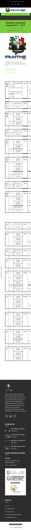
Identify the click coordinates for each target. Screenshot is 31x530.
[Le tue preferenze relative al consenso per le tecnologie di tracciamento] (1, 272)
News (6, 65)
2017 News (14, 28)
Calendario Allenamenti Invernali (18, 64)
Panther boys (18, 61)
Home (9, 28)
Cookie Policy (18, 524)
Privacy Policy (12, 524)
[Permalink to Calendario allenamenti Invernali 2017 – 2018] (15, 48)
